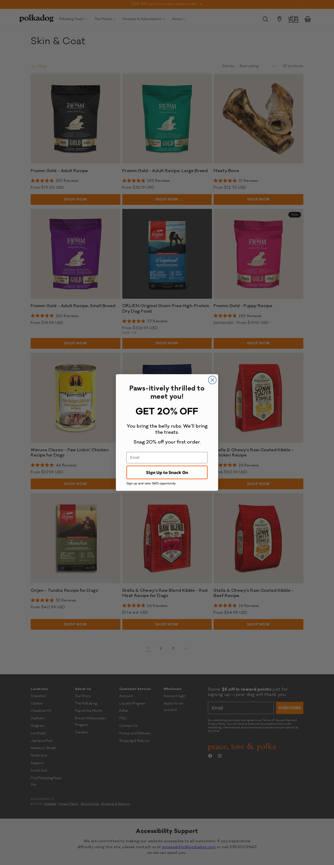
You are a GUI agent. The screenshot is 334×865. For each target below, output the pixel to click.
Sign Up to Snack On (167, 472)
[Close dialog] (212, 380)
